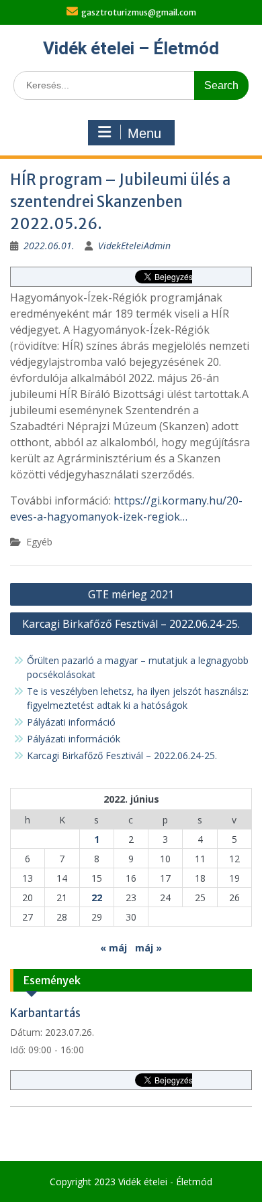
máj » (148, 947)
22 (96, 897)
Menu (144, 133)
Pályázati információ (71, 722)
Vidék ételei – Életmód (131, 48)
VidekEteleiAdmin (134, 245)
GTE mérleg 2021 (131, 594)
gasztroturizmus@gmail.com (138, 12)
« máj (113, 947)
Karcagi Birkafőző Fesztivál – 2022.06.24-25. (131, 623)
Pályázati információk (73, 738)
